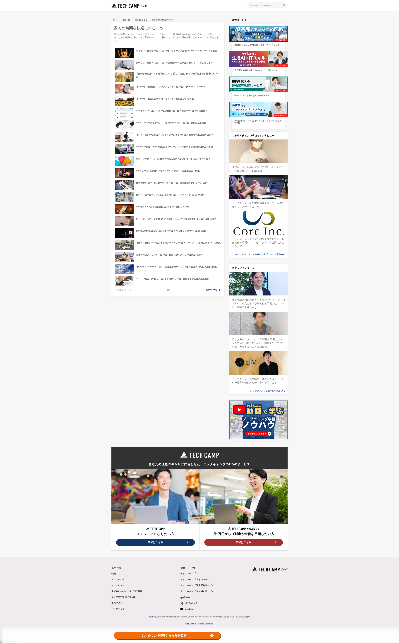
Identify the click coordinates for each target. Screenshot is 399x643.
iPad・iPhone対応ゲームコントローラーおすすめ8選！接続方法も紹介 (171, 122)
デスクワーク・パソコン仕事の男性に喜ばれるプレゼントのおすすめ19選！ (173, 158)
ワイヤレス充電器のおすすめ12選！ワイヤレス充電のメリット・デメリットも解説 (176, 50)
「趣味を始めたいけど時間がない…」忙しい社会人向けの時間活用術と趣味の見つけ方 (177, 75)
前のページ (125, 290)
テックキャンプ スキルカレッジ (196, 579)
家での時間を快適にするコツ (163, 20)
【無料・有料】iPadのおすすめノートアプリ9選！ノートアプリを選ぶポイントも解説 (178, 242)
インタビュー (118, 585)
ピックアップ (118, 609)
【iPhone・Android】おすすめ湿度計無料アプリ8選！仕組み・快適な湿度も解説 (176, 266)
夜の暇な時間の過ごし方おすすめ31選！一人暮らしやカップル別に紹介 (171, 230)
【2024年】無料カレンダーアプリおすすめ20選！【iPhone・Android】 (172, 86)
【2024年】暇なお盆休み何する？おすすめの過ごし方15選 (165, 98)
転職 (113, 573)
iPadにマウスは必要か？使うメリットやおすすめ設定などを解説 (168, 170)
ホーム (115, 20)
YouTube (189, 609)
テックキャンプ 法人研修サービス (197, 585)
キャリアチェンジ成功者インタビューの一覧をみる (260, 254)
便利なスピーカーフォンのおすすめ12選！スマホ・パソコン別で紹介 (170, 194)
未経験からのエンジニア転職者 (126, 591)
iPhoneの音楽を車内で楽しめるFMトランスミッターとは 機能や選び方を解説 (174, 146)
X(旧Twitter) (190, 603)
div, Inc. (191, 624)
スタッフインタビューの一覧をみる (267, 390)
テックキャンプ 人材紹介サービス (197, 591)
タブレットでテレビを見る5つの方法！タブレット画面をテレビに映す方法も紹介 (176, 218)
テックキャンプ (188, 573)
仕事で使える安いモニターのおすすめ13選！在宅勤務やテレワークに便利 (172, 182)
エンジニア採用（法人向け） (125, 597)
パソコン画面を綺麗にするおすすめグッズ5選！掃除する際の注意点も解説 (172, 278)
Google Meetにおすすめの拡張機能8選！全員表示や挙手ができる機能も (172, 110)
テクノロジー (118, 579)
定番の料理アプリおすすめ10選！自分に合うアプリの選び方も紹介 (169, 254)
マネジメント (118, 603)
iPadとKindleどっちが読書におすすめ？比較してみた (162, 206)
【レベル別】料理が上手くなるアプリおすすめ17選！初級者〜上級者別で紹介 (174, 134)
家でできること (141, 20)
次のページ (212, 289)
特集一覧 (126, 20)
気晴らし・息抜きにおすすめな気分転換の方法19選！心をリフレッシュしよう (174, 62)
